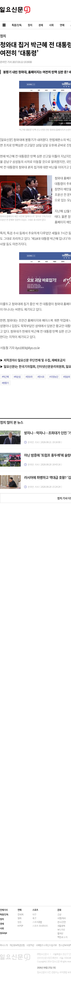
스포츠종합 (37, 922)
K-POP (20, 925)
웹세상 (60, 933)
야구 (34, 914)
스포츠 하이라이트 (40, 925)
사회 (2, 928)
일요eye (3, 933)
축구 (34, 918)
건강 (59, 914)
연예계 (20, 914)
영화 (19, 918)
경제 (2, 923)
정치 (3, 35)
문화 (59, 909)
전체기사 (4, 909)
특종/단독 (4, 914)
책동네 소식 (62, 937)
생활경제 (61, 925)
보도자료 (61, 929)
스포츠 (35, 909)
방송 (19, 922)
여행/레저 (61, 918)
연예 (19, 909)
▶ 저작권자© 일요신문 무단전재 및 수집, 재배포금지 (32, 360)
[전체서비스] (4, 25)
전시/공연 (61, 922)
